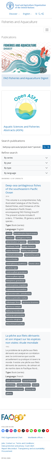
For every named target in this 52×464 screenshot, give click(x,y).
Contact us (10, 443)
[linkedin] (15, 430)
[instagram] (11, 430)
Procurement (7, 451)
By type (7, 168)
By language (10, 173)
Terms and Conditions (25, 443)
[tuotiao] (27, 430)
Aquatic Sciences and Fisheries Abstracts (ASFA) (22, 128)
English (26, 13)
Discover (13, 13)
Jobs (3, 443)
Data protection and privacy (13, 446)
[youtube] (47, 430)
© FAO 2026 (6, 458)
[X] (43, 430)
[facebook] (7, 430)
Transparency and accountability (31, 448)
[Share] (42, 13)
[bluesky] (3, 430)
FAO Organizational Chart (12, 437)
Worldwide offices (35, 437)
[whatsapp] (39, 430)
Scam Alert (29, 446)
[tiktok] (23, 430)
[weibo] (35, 430)
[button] (39, 13)
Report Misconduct (9, 448)
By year (7, 162)
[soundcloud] (19, 430)
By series (8, 157)
